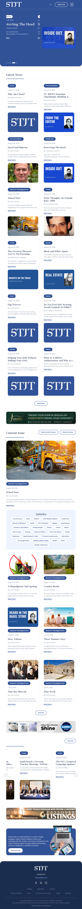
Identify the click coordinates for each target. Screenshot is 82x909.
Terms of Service (60, 903)
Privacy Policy (48, 903)
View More (41, 403)
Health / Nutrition (41, 545)
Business (16, 536)
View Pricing (15, 850)
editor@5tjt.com (41, 878)
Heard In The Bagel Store (17, 484)
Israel (55, 541)
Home (49, 528)
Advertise (61, 5)
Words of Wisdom (19, 523)
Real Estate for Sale (30, 536)
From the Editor (55, 532)
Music (66, 528)
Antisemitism (38, 528)
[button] (6, 62)
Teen (28, 519)
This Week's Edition (50, 519)
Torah (32, 523)
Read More (10, 38)
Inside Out (65, 519)
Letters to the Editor (21, 528)
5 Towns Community (50, 536)
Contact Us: (41, 874)
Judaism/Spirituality (41, 541)
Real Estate (65, 523)
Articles (29, 889)
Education (66, 536)
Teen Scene (16, 532)
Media (54, 523)
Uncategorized (23, 541)
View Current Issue (48, 432)
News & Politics (40, 532)
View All (41, 713)
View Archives (67, 432)
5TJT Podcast (43, 523)
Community (17, 519)
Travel (58, 528)
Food (63, 541)
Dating (27, 532)
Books (67, 532)
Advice (36, 519)
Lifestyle (68, 893)
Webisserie (46, 906)
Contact (52, 889)
